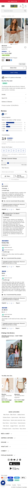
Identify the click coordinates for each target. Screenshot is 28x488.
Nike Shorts (6, 414)
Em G (3, 312)
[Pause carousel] (26, 1)
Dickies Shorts (6, 417)
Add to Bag (14, 72)
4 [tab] (15, 44)
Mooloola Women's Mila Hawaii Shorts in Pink (14, 262)
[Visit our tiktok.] (17, 459)
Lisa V (3, 275)
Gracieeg (4, 188)
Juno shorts (22, 425)
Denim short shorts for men (18, 420)
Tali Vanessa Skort (19, 395)
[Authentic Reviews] (5, 114)
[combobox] (14, 10)
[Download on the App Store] (14, 463)
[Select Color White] (5, 60)
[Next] (26, 386)
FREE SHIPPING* (14, 1)
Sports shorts (14, 417)
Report (18, 209)
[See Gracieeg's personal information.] (8, 188)
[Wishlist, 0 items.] (23, 6)
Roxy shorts (23, 428)
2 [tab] (12, 44)
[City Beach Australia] (14, 6)
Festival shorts (21, 423)
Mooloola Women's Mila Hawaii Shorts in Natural (14, 298)
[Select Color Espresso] (9, 60)
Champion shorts (6, 428)
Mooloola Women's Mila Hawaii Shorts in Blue (14, 324)
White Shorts (6, 420)
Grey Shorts (15, 428)
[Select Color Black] (7, 60)
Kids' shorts (6, 425)
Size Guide (22, 64)
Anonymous (5, 245)
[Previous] (2, 386)
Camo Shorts (13, 423)
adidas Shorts (21, 414)
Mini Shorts (22, 417)
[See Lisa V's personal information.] (6, 275)
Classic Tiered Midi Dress (7, 396)
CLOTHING (9, 16)
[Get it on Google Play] (14, 468)
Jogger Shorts (14, 425)
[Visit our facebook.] (11, 459)
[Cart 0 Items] (25, 6)
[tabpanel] (14, 31)
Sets (13, 16)
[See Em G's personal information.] (6, 312)
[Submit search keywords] (25, 11)
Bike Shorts (13, 414)
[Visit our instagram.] (8, 459)
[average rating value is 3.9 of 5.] (5, 51)
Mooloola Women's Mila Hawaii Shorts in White (14, 205)
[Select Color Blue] (11, 60)
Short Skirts (6, 423)
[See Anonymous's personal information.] (9, 245)
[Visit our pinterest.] (20, 459)
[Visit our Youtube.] (14, 459)
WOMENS (3, 16)
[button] (3, 6)
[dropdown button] (18, 1)
